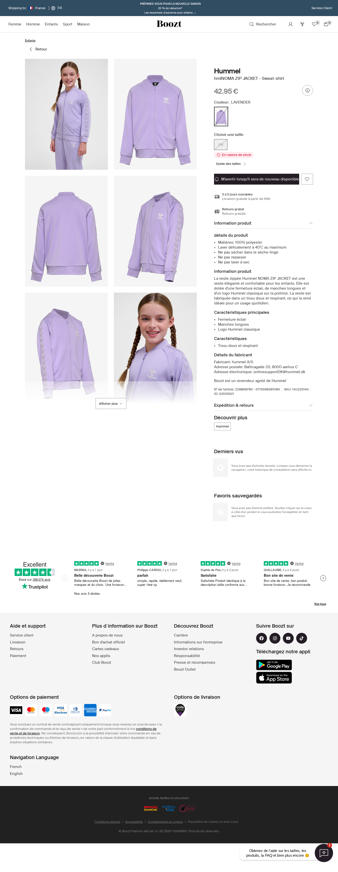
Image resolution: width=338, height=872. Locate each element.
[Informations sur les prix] (307, 90)
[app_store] (274, 677)
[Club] (302, 24)
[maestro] (46, 710)
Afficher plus (108, 404)
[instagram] (274, 638)
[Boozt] (169, 24)
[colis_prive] (180, 710)
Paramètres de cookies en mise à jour (213, 822)
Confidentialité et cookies (165, 822)
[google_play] (274, 665)
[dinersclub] (75, 710)
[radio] (221, 116)
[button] (66, 114)
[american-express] (90, 710)
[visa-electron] (60, 710)
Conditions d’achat (107, 822)
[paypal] (105, 710)
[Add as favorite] (307, 179)
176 (220, 145)
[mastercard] (31, 710)
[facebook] (261, 638)
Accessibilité (134, 822)
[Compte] (290, 24)
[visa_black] (16, 710)
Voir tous (320, 604)
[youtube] (288, 638)
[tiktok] (301, 638)
